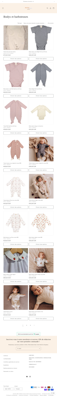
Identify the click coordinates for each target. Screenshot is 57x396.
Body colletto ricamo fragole (9, 274)
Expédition (6, 365)
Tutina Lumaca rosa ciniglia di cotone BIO (12, 163)
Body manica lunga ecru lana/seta (36, 126)
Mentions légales (43, 395)
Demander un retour (8, 371)
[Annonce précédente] (2, 1)
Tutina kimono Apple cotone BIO (36, 200)
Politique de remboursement (48, 393)
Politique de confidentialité (11, 395)
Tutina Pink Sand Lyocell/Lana (9, 126)
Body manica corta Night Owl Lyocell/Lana (38, 51)
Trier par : (20, 23)
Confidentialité (7, 358)
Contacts (5, 355)
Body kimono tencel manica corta (36, 311)
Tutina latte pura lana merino (9, 51)
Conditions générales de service (11, 361)
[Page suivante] (34, 325)
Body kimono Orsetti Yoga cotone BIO (37, 274)
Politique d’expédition (34, 395)
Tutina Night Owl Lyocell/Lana (35, 88)
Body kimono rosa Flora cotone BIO (10, 237)
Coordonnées (51, 395)
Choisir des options (15, 58)
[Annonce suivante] (54, 1)
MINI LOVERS (19, 393)
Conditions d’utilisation (23, 395)
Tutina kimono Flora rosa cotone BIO (11, 200)
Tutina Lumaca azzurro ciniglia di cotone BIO (38, 163)
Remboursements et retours (10, 368)
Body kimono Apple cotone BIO (35, 237)
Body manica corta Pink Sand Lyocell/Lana (12, 88)
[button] (2, 8)
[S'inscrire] (39, 348)
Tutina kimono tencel (7, 311)
